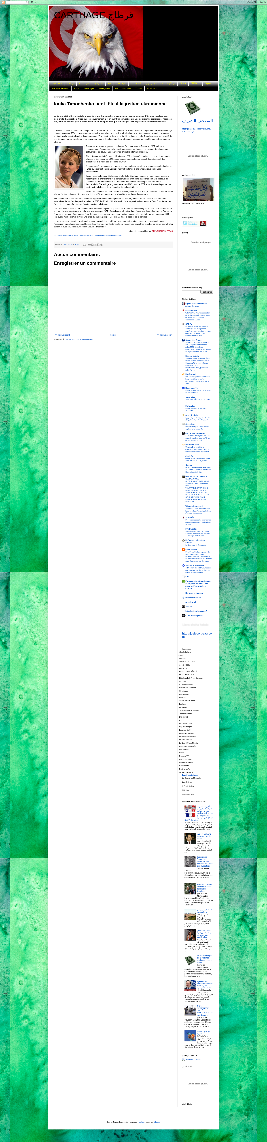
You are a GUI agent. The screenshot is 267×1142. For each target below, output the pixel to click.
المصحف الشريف (197, 121)
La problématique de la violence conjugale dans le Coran (204, 959)
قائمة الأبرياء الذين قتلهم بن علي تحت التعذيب (204, 836)
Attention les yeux (192, 306)
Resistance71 (191, 388)
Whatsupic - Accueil (194, 506)
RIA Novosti (190, 374)
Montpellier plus (188, 794)
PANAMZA (190, 406)
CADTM (188, 324)
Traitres (138, 88)
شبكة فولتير (190, 397)
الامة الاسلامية (136, 83)
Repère (208, 83)
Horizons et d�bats (194, 593)
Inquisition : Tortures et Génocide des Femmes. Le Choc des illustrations (204, 861)
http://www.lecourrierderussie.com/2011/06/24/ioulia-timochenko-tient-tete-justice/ (88, 235)
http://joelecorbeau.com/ (196, 611)
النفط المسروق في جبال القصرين (204, 911)
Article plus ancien (164, 335)
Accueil (113, 335)
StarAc (77, 88)
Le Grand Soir (191, 310)
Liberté (183, 83)
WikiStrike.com (192, 445)
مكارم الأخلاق (121, 83)
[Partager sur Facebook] (98, 244)
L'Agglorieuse (187, 782)
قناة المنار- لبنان (191, 415)
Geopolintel (190, 424)
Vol (116, 88)
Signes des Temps (193, 340)
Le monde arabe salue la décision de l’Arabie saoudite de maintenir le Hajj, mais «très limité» (198, 469)
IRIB (187, 577)
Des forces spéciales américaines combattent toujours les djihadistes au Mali (198, 522)
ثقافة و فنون (98, 83)
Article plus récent (62, 335)
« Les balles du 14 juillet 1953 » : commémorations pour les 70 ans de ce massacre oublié (197, 438)
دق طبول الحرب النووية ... (203, 1032)
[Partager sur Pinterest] (101, 244)
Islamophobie (104, 88)
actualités (189, 517)
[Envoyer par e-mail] (89, 244)
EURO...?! (195, 83)
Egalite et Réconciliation (196, 304)
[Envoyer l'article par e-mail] (84, 244)
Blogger (157, 1122)
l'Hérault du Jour (188, 786)
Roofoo (141, 1122)
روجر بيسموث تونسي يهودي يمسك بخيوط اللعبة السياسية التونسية (204, 984)
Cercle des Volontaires (195, 433)
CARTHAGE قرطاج (94, 15)
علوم (109, 83)
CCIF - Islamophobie (194, 616)
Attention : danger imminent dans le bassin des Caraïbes (204, 887)
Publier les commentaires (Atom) (79, 339)
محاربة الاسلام (84, 83)
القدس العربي (190, 602)
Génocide (127, 88)
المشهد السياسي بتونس (154, 83)
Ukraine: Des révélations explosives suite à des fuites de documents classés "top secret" (197, 449)
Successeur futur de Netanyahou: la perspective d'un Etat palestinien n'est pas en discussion (198, 511)
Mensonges (89, 88)
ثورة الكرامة (171, 83)
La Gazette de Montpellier (191, 778)
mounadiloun (191, 549)
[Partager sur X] (95, 244)
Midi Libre (185, 790)
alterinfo (189, 456)
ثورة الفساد (70, 83)
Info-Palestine (191, 529)
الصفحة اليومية (56, 83)
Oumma (188, 465)
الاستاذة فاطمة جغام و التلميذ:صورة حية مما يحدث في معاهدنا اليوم (205, 933)
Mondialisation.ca (193, 598)
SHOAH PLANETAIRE (194, 565)
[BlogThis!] (92, 244)
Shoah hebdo (152, 88)
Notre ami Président (60, 88)
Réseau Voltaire (192, 356)
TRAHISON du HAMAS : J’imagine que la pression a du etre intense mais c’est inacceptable (198, 570)
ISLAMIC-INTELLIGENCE (196, 476)
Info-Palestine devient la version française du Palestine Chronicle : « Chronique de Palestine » (197, 533)
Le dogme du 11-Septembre (195, 545)
